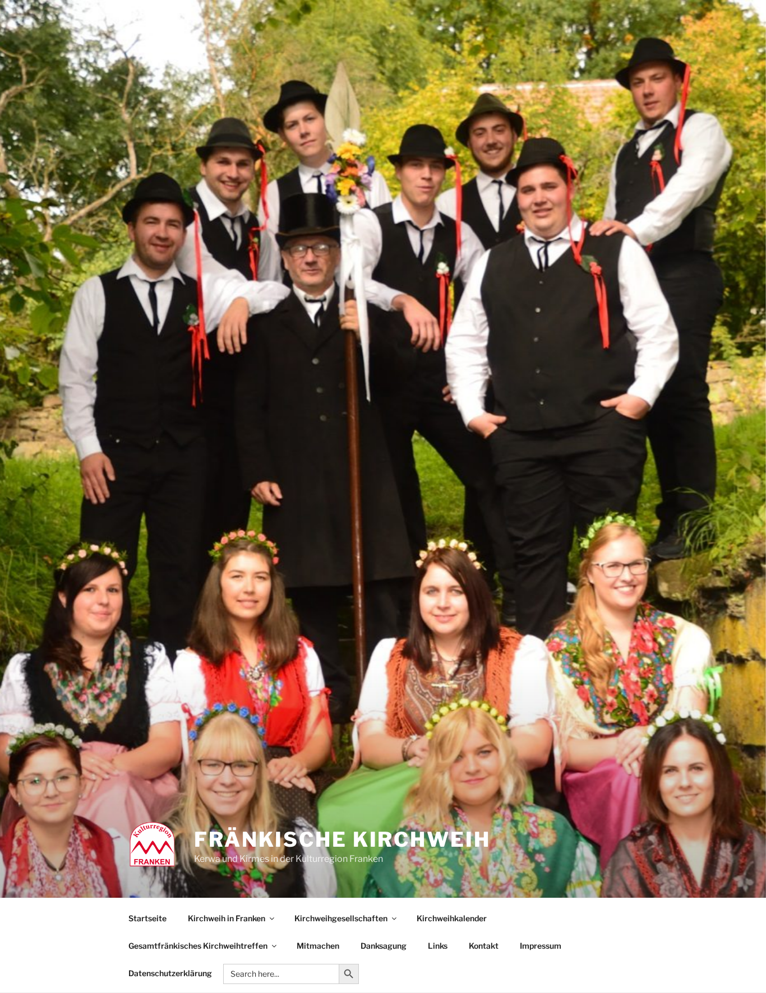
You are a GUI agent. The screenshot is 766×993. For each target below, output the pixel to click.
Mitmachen (318, 945)
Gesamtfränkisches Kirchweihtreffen (197, 945)
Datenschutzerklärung (170, 973)
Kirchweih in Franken (226, 918)
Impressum (540, 945)
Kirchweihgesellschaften (340, 918)
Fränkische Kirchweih (342, 839)
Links (437, 945)
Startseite (147, 918)
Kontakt (484, 945)
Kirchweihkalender (452, 918)
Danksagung (384, 945)
